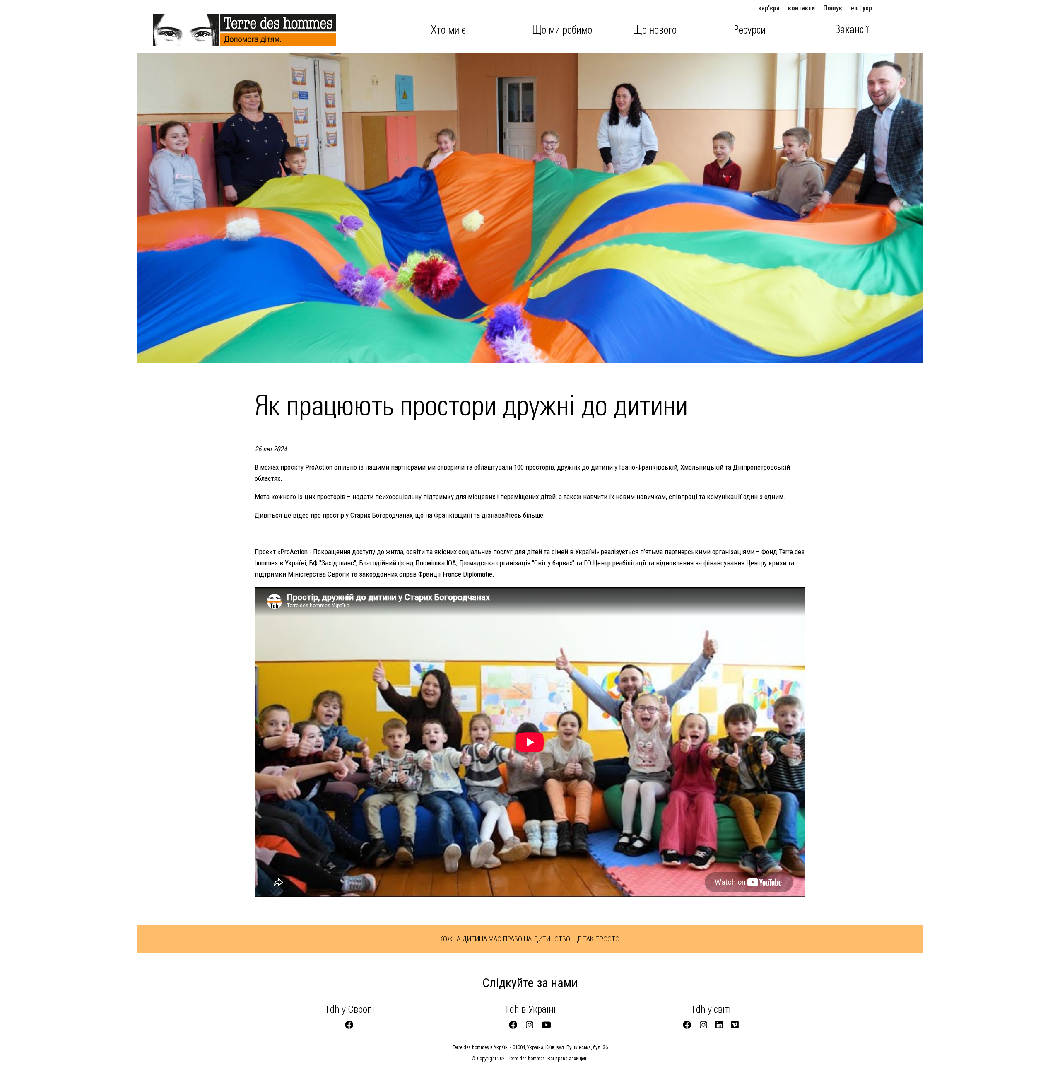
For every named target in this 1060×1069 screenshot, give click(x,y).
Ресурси (750, 30)
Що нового (655, 30)
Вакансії (852, 29)
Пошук (832, 8)
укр (867, 8)
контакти (801, 8)
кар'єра (769, 8)
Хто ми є (448, 30)
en (854, 8)
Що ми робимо (562, 30)
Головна (176, 26)
